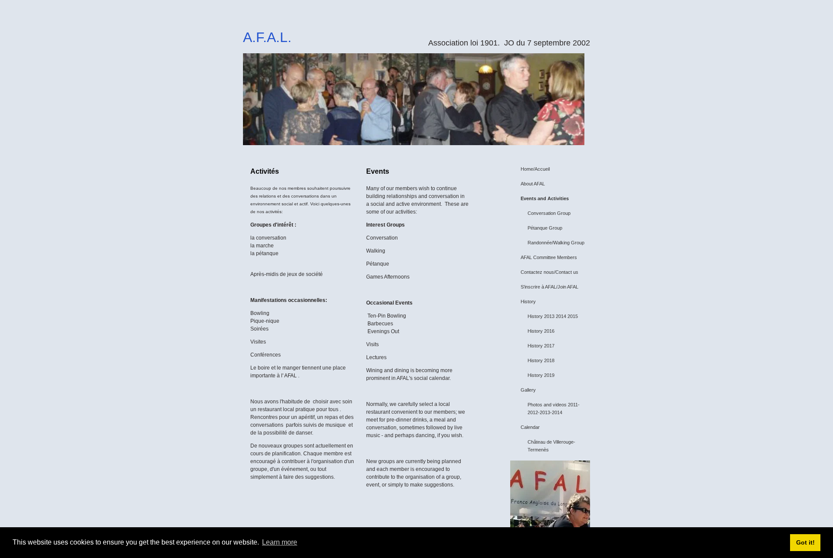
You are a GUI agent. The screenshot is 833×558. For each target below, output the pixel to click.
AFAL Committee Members (549, 257)
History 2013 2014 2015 (553, 316)
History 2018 (541, 360)
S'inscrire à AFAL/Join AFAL (549, 286)
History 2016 (541, 331)
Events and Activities (545, 198)
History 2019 (541, 375)
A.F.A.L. (267, 37)
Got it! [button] (805, 542)
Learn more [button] (279, 542)
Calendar (530, 427)
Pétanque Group (545, 227)
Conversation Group (549, 213)
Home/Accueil (535, 169)
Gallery (528, 390)
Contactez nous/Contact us (549, 272)
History (528, 301)
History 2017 (541, 345)
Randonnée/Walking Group (556, 242)
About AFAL (533, 183)
